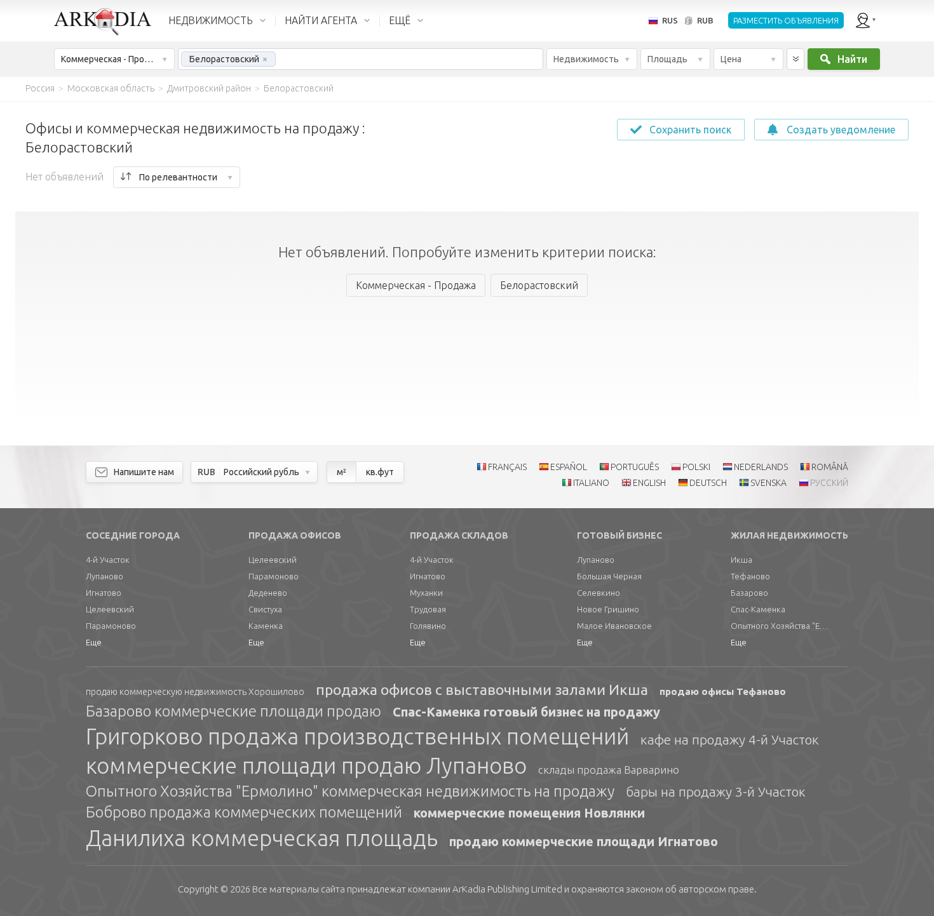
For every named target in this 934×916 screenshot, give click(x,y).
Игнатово (103, 592)
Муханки (426, 592)
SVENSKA (768, 483)
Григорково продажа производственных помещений (357, 736)
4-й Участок (108, 559)
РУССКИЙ (829, 483)
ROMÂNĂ (829, 467)
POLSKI (696, 467)
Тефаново (750, 576)
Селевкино (598, 592)
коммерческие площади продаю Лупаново (306, 765)
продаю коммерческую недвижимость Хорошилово (195, 692)
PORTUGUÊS (635, 467)
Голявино (428, 625)
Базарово (749, 592)
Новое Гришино (608, 609)
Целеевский (110, 609)
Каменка (265, 625)
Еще (94, 642)
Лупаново (104, 576)
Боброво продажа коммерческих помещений (244, 812)
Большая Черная (609, 576)
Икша (741, 559)
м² (341, 472)
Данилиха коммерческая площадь (262, 838)
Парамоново (111, 625)
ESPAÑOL (568, 467)
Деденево (267, 592)
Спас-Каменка (758, 609)
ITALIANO (591, 483)
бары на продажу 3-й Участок (716, 791)
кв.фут (380, 472)
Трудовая (428, 609)
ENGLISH (649, 483)
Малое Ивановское (614, 625)
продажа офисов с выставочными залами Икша (482, 689)
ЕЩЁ (399, 20)
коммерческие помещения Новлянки (529, 812)
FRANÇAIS (507, 467)
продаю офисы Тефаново (723, 691)
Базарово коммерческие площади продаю (233, 711)
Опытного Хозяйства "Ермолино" (781, 625)
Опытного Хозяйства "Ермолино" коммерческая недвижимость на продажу (350, 791)
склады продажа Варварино (608, 770)
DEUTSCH (708, 483)
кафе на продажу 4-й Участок (729, 739)
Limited (507, 889)
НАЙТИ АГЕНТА (321, 20)
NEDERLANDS (761, 467)
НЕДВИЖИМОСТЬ (210, 20)
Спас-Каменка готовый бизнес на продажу (526, 711)
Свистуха (265, 609)
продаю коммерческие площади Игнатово (583, 841)
